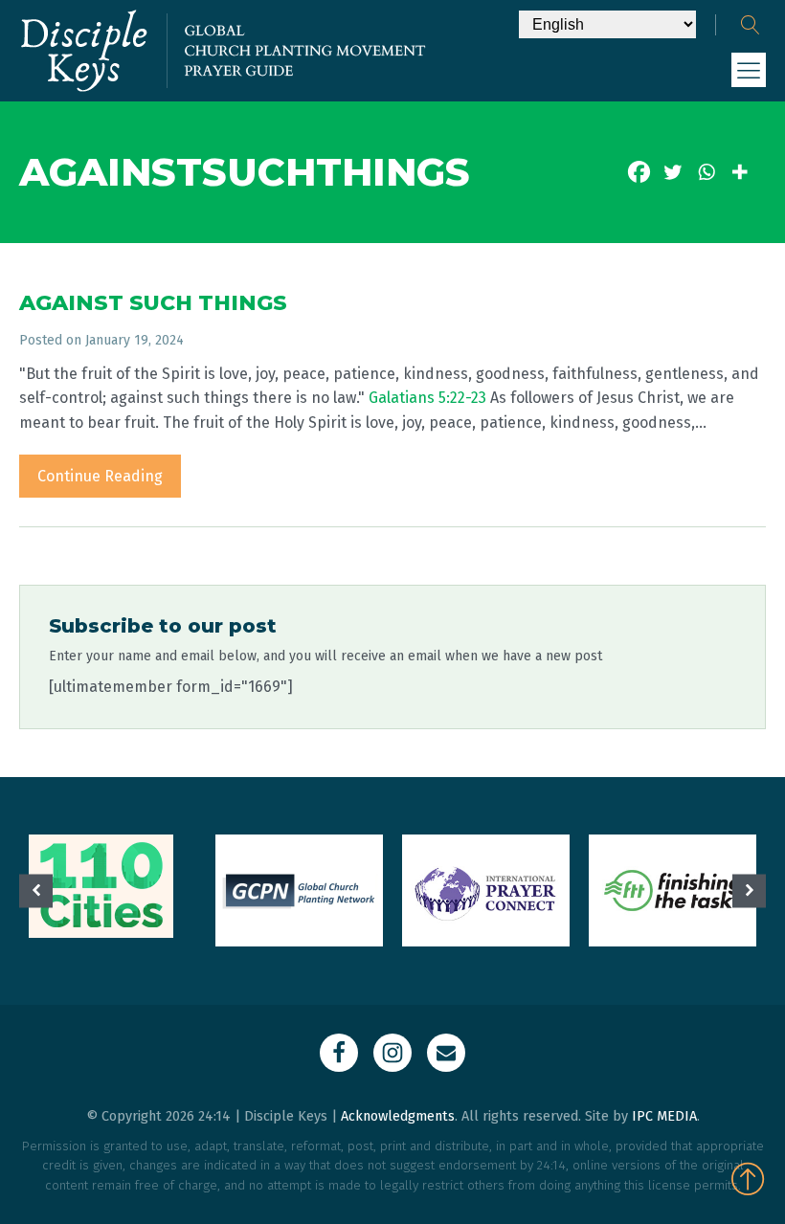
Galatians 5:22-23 (427, 398)
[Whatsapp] (706, 172)
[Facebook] (639, 172)
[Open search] (750, 24)
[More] (739, 172)
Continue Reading (100, 476)
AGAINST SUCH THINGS (153, 303)
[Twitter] (672, 172)
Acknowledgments (398, 1116)
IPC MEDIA (664, 1116)
